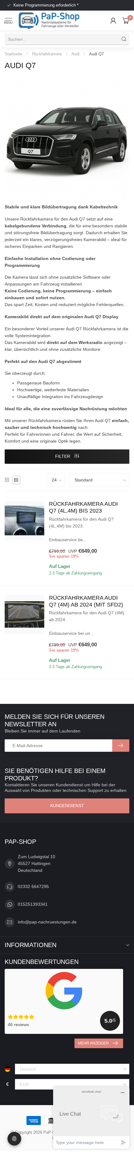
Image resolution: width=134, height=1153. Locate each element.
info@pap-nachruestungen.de (47, 921)
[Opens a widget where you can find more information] (91, 1117)
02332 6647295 (33, 886)
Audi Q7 (96, 54)
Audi (75, 54)
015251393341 (33, 904)
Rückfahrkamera (47, 54)
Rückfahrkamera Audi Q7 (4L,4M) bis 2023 (83, 507)
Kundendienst (67, 805)
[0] (125, 20)
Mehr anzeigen (93, 1043)
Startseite (13, 54)
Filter (63, 456)
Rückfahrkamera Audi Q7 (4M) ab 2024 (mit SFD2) (86, 601)
